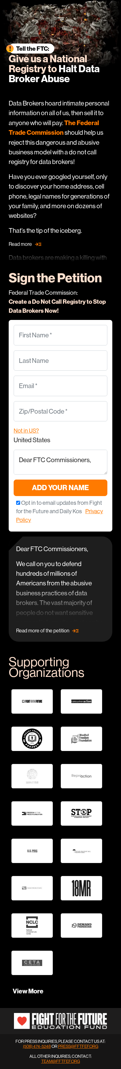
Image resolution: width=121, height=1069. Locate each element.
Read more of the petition (42, 630)
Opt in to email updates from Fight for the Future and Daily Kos (59, 511)
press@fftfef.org (78, 1046)
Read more (20, 244)
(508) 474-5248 (37, 1046)
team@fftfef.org (60, 1061)
